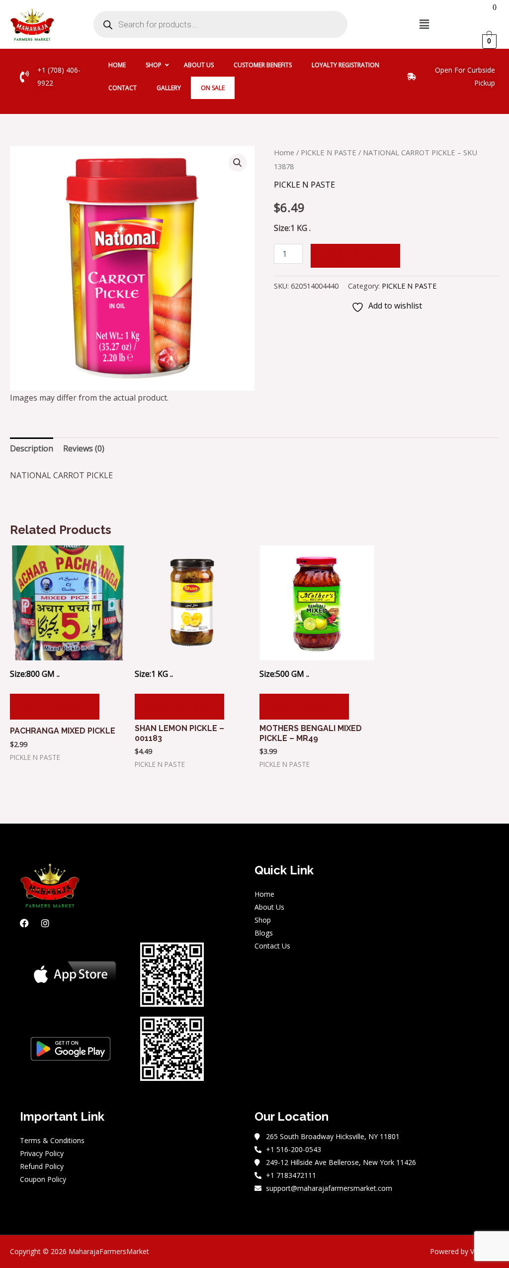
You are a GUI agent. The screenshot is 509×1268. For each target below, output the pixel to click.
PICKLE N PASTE (328, 152)
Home (284, 152)
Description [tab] (31, 448)
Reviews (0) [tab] (83, 448)
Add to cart (355, 255)
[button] (424, 24)
